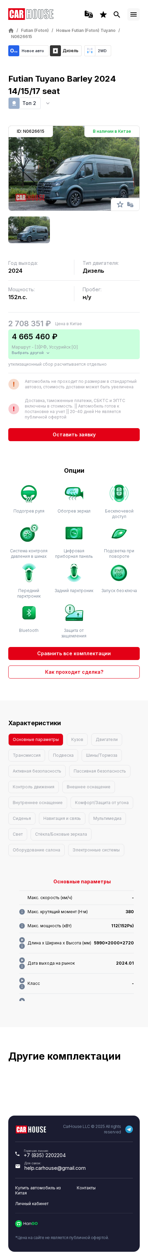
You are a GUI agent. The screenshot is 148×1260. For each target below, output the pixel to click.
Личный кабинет (32, 1203)
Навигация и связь (62, 818)
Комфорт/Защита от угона (102, 802)
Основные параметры (36, 739)
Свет (18, 834)
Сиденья (22, 818)
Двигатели (107, 739)
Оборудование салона (36, 849)
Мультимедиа (107, 818)
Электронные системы (96, 849)
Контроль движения (33, 786)
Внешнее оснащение (88, 786)
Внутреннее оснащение (38, 802)
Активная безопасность (37, 771)
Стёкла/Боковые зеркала (61, 834)
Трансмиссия (27, 755)
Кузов (77, 739)
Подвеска (63, 755)
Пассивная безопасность (100, 771)
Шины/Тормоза (101, 755)
